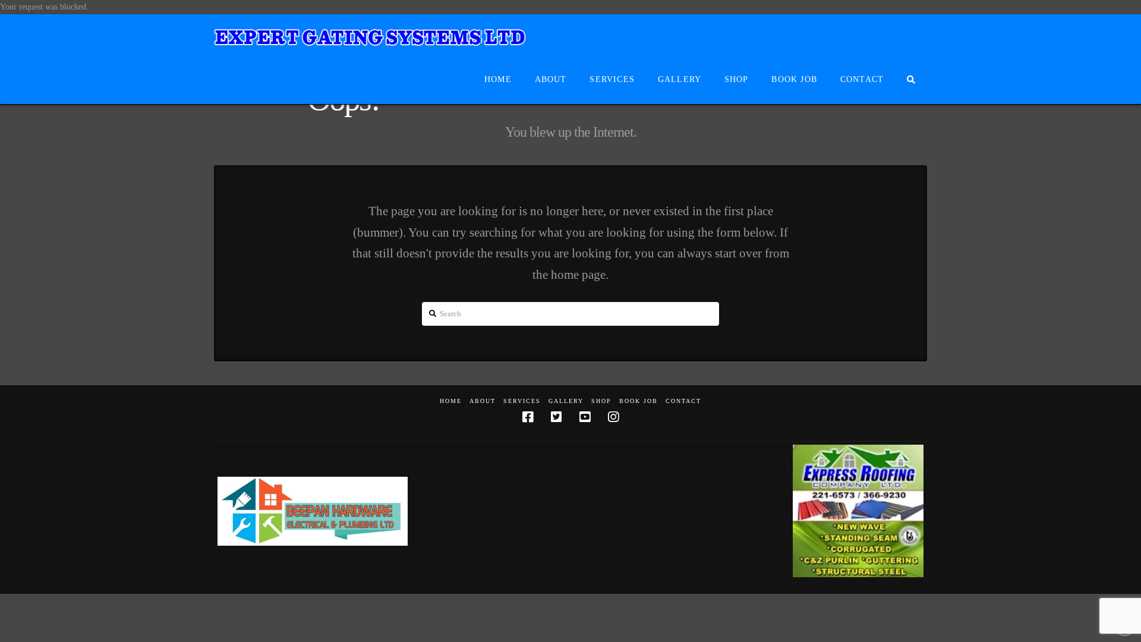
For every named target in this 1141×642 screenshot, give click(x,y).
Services (522, 401)
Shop (601, 401)
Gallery (566, 401)
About (482, 401)
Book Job (638, 401)
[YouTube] (584, 417)
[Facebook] (527, 417)
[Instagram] (613, 417)
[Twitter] (556, 417)
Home (451, 401)
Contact (683, 401)
